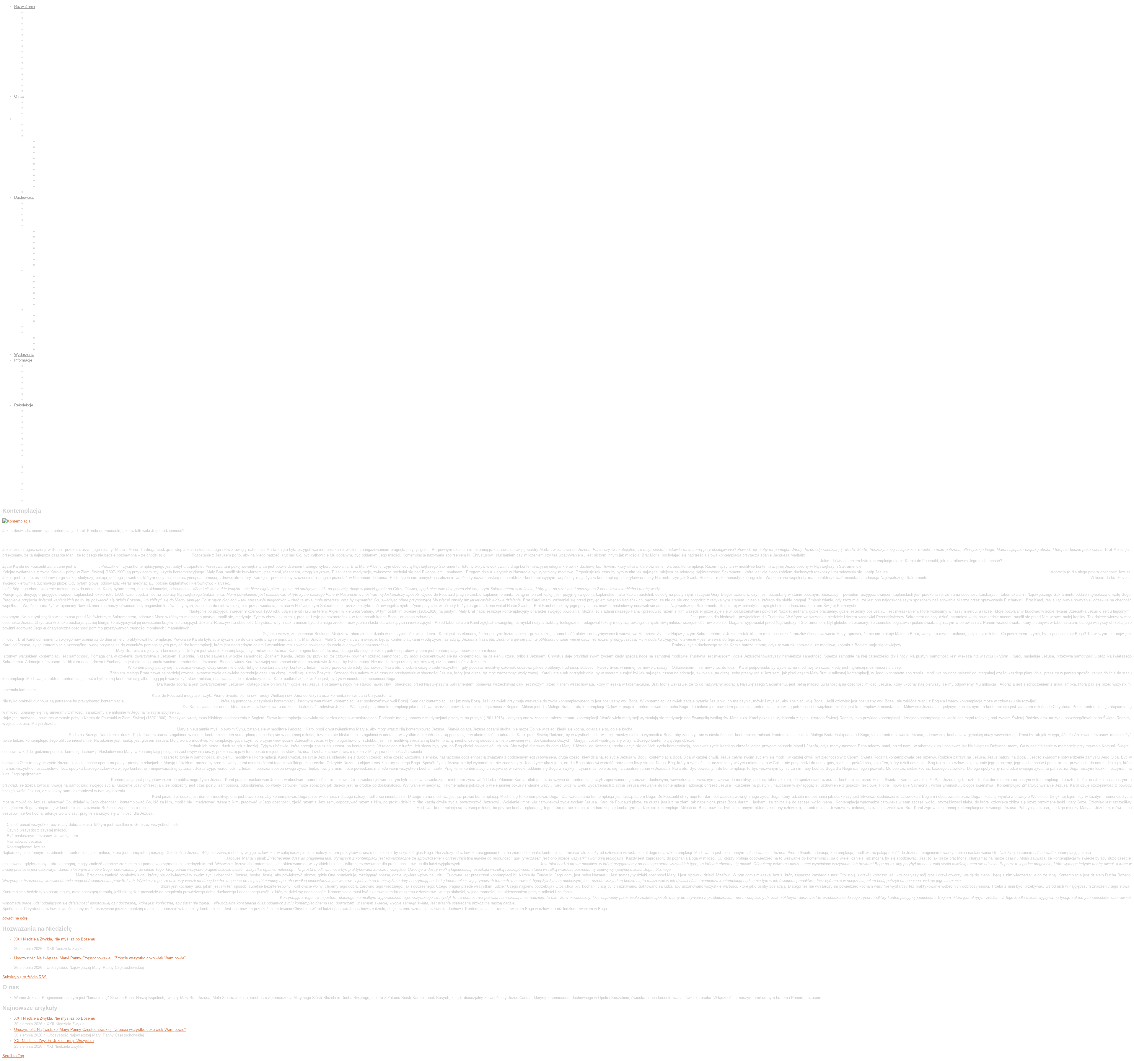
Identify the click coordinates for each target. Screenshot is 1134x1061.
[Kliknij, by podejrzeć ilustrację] (16, 521)
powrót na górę (14, 918)
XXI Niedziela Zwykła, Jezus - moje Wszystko (54, 1041)
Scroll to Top (13, 1056)
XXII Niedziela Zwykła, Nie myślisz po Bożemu (54, 939)
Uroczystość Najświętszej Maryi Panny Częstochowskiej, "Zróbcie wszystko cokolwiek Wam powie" (100, 958)
